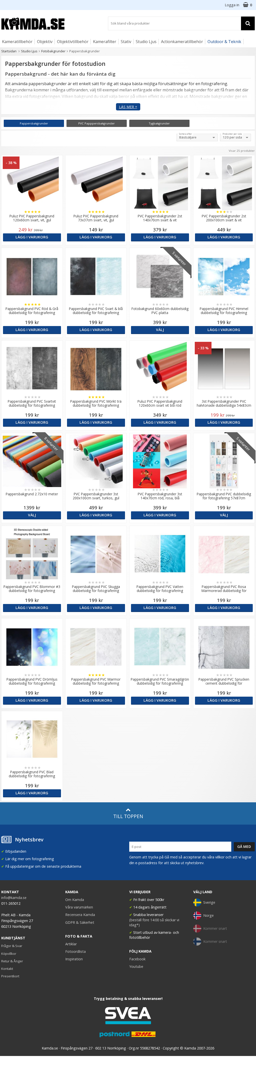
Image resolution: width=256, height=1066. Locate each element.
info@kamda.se (13, 897)
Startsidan (8, 51)
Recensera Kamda (80, 914)
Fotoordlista (75, 951)
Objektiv (44, 41)
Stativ (126, 41)
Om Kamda (74, 899)
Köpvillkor (8, 953)
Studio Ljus (146, 41)
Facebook (137, 959)
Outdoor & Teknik (224, 41)
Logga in (232, 5)
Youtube (136, 966)
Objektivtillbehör (72, 41)
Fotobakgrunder (53, 51)
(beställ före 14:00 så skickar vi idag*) (154, 922)
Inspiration (74, 959)
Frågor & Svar (11, 946)
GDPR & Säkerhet (79, 922)
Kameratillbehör (17, 41)
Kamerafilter (104, 41)
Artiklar (71, 944)
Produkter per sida (232, 133)
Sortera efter (185, 133)
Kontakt (7, 968)
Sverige (209, 902)
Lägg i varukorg (32, 237)
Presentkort (10, 976)
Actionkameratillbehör (182, 41)
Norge (208, 915)
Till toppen (128, 816)
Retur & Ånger (12, 961)
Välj (160, 329)
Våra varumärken (79, 907)
